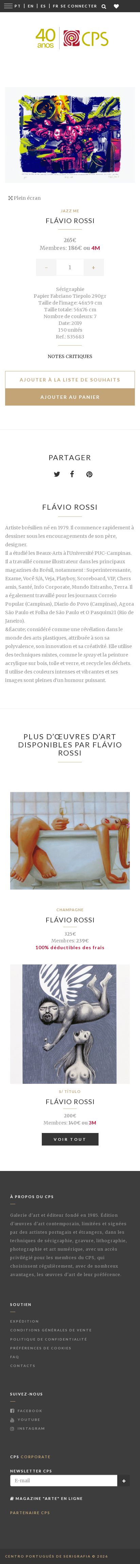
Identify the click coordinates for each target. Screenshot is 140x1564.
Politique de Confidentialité (48, 1339)
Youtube (28, 1420)
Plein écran (27, 198)
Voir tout (70, 1139)
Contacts (23, 1366)
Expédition (24, 1321)
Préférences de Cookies (41, 1348)
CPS (30, 1456)
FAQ (14, 1357)
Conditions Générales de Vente (51, 1330)
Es (43, 6)
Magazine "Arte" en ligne (48, 1498)
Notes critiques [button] (70, 356)
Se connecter (79, 6)
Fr (56, 6)
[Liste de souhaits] (116, 6)
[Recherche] (104, 6)
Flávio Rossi (70, 220)
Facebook (29, 1411)
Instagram (30, 1428)
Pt (18, 6)
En (31, 6)
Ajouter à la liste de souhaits (70, 380)
